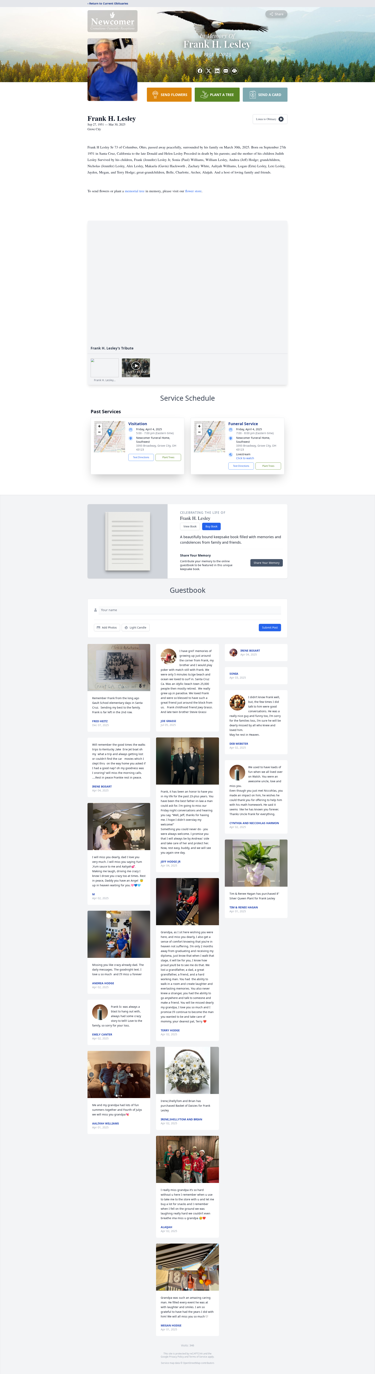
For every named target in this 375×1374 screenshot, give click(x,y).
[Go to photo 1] (117, 1096)
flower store (193, 191)
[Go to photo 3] (121, 1096)
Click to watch (245, 458)
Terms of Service (198, 1356)
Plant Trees (168, 457)
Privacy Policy (176, 1356)
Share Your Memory (266, 563)
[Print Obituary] (234, 70)
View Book (189, 526)
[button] (109, 433)
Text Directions (141, 457)
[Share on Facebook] (200, 70)
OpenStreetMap (191, 1363)
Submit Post (270, 627)
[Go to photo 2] (119, 1096)
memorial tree (135, 191)
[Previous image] (91, 1074)
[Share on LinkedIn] (217, 70)
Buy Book (211, 526)
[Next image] (146, 1074)
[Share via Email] (225, 70)
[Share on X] (208, 70)
